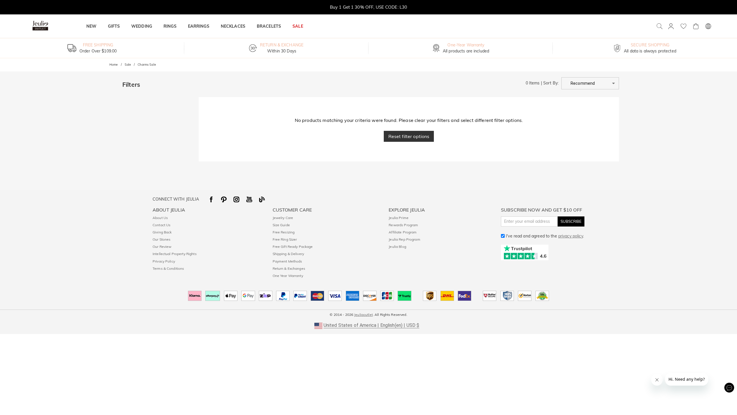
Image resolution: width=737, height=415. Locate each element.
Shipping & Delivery (288, 254)
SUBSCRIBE (571, 221)
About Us (160, 218)
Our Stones (161, 239)
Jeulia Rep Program (404, 239)
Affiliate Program (403, 232)
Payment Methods (287, 261)
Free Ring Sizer (285, 239)
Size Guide (281, 225)
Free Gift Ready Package (293, 246)
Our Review (162, 246)
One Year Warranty (288, 275)
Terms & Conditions (168, 268)
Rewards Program (403, 225)
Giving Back (162, 232)
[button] (590, 83)
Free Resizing (284, 232)
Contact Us (161, 225)
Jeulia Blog (397, 246)
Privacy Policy (164, 261)
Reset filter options (409, 136)
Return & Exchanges (289, 268)
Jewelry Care (283, 218)
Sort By (550, 83)
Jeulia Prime (399, 218)
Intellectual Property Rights (175, 254)
